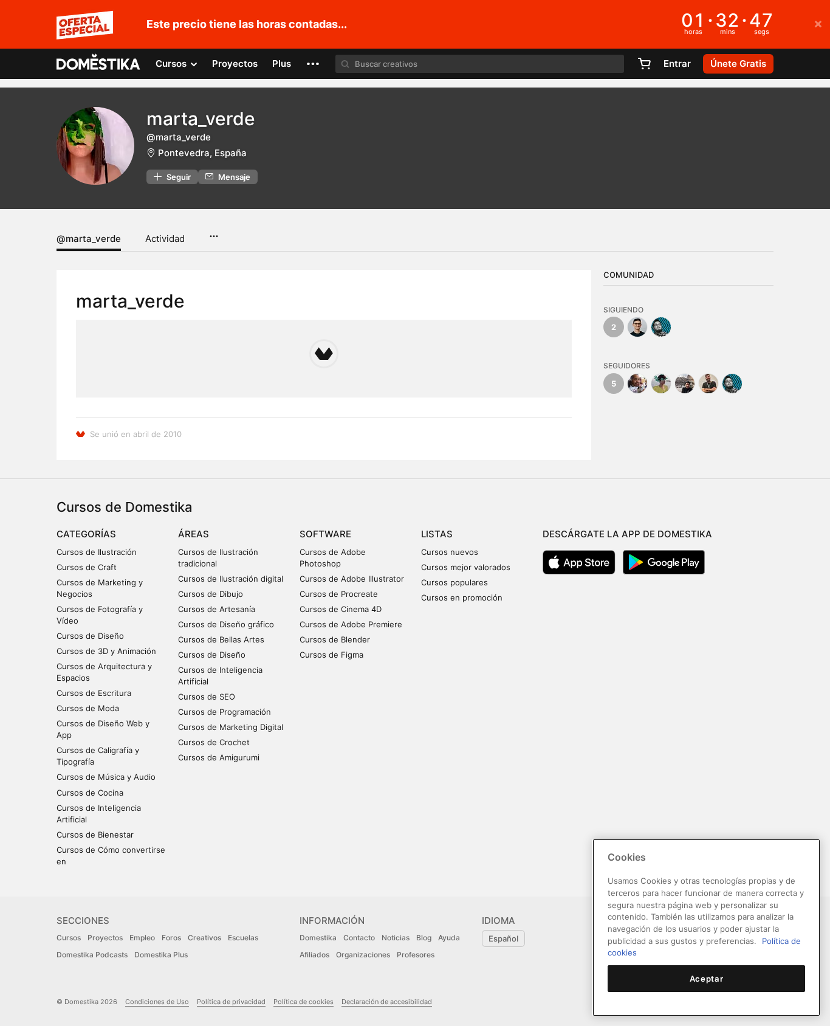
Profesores (415, 954)
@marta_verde (89, 238)
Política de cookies (303, 1001)
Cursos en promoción (461, 597)
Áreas (193, 534)
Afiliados (314, 954)
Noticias (396, 937)
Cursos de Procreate (339, 594)
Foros (171, 937)
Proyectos (235, 63)
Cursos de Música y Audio (106, 777)
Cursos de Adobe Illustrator (352, 579)
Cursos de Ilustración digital (230, 579)
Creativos (204, 937)
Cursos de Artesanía (216, 609)
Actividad (165, 238)
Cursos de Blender (335, 639)
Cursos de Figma (331, 654)
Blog (423, 937)
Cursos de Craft (87, 567)
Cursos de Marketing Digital (230, 727)
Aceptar (707, 978)
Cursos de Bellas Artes (221, 639)
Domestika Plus (161, 954)
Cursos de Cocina (90, 792)
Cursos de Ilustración (97, 552)
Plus (281, 63)
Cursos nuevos (449, 552)
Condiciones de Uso (157, 1001)
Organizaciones (363, 954)
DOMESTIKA (99, 64)
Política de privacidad (231, 1001)
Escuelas (243, 937)
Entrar (677, 63)
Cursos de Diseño (90, 636)
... (213, 232)
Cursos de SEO (206, 696)
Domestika (318, 937)
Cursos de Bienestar (95, 834)
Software (325, 534)
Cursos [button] (172, 63)
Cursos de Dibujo (210, 594)
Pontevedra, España (202, 153)
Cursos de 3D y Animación (106, 651)
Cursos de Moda (88, 708)
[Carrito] (644, 64)
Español (503, 938)
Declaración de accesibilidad (386, 1001)
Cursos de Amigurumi (218, 757)
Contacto (359, 937)
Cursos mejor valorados (465, 567)
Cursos (69, 937)
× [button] (818, 23)
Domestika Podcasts (92, 954)
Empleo (142, 937)
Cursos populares (454, 582)
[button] (313, 64)
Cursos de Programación (224, 712)
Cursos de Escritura (94, 693)
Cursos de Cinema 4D (341, 609)
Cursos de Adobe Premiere (351, 624)
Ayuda (449, 937)
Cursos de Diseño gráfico (226, 624)
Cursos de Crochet (214, 742)
